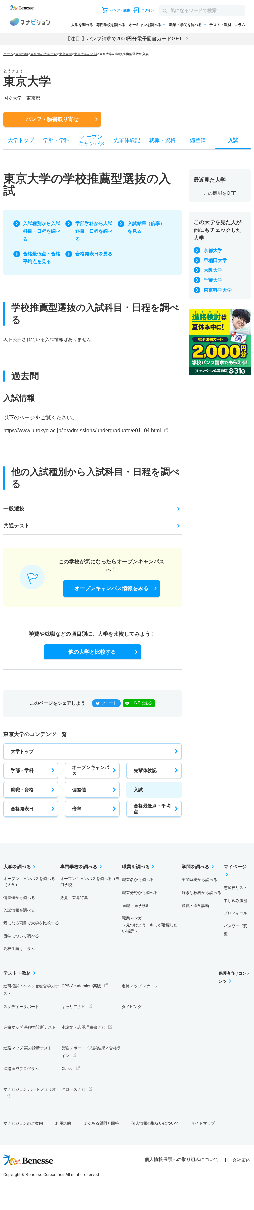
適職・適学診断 (136, 905)
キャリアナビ (73, 1006)
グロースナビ (73, 1089)
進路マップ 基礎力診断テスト (29, 1027)
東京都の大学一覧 (43, 54)
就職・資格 (22, 789)
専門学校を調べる (110, 25)
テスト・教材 (220, 25)
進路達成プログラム (21, 1068)
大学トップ (22, 751)
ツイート (109, 703)
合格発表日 (22, 808)
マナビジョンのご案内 (23, 1123)
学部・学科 (22, 770)
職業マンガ (150, 924)
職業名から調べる (138, 879)
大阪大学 (213, 270)
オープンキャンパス (90, 770)
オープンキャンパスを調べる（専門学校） (90, 881)
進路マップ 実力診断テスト (27, 1048)
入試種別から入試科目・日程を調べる (41, 231)
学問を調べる (195, 866)
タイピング (132, 1006)
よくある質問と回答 (101, 1123)
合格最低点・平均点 (152, 808)
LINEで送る (141, 703)
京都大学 (213, 250)
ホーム (8, 54)
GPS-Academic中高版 (81, 986)
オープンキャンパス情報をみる (111, 588)
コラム (239, 25)
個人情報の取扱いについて (155, 1123)
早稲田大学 (215, 260)
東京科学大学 (218, 290)
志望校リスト (235, 887)
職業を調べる (136, 866)
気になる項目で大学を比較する (31, 923)
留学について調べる (21, 936)
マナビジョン (30, 23)
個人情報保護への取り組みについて (182, 1159)
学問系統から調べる (199, 879)
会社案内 (241, 1160)
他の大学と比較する (92, 652)
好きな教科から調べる (201, 892)
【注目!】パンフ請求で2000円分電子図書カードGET (123, 38)
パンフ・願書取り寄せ (52, 119)
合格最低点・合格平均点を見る (41, 257)
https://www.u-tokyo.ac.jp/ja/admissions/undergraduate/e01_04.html (82, 430)
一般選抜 (13, 508)
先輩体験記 (145, 770)
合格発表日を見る (93, 253)
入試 (138, 789)
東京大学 (65, 54)
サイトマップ (203, 1123)
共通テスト (16, 525)
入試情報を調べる (19, 910)
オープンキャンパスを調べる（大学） (29, 881)
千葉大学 (213, 280)
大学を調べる (82, 25)
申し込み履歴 (235, 900)
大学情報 (21, 54)
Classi (67, 1068)
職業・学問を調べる (185, 25)
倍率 (76, 808)
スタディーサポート (21, 1006)
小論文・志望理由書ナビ (83, 1027)
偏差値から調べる (19, 897)
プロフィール (235, 913)
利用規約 (63, 1123)
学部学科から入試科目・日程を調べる (93, 231)
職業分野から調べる (140, 892)
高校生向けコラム (19, 948)
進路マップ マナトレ (140, 986)
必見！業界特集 (74, 897)
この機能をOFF (219, 193)
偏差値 (79, 789)
